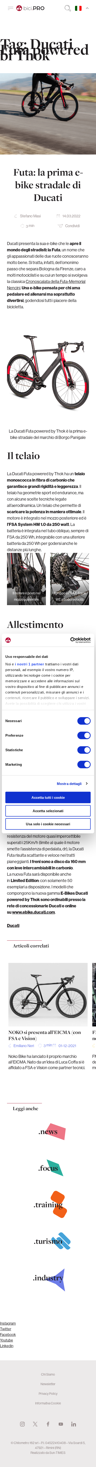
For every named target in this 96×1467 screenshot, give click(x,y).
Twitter (5, 1329)
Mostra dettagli (69, 783)
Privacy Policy (48, 1394)
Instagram (8, 1323)
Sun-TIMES (57, 1453)
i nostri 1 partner (29, 664)
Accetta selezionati (48, 811)
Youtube (6, 1340)
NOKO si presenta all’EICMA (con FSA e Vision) (44, 1035)
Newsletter (48, 1384)
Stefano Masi (30, 216)
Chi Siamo (48, 1374)
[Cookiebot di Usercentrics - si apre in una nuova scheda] (70, 640)
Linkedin (6, 1345)
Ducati (13, 925)
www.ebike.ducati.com (33, 912)
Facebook (8, 1334)
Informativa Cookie (48, 1403)
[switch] (84, 735)
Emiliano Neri (24, 1045)
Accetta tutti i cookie (48, 797)
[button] (38, 1087)
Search (68, 8)
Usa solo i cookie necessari (48, 824)
